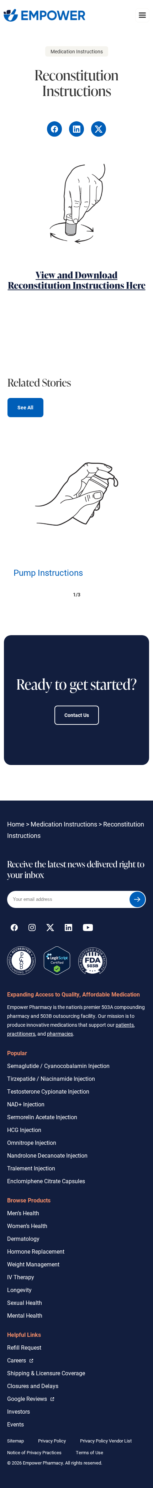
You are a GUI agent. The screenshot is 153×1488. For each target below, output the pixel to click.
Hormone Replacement (35, 1251)
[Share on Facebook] (55, 134)
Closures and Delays (32, 1385)
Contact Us (76, 715)
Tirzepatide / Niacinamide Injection (51, 1078)
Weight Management (33, 1264)
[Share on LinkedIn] (77, 134)
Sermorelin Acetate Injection (42, 1117)
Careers (20, 1360)
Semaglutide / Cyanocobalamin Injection (58, 1065)
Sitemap (15, 1440)
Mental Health (24, 1315)
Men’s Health (23, 1213)
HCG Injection (24, 1129)
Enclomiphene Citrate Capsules (46, 1181)
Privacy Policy (52, 1440)
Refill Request (24, 1347)
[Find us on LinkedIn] (68, 928)
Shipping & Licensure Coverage (46, 1373)
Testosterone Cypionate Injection (48, 1091)
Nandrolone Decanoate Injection (47, 1155)
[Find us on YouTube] (87, 928)
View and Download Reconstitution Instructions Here (77, 280)
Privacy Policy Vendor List (106, 1440)
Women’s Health (27, 1225)
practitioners (21, 1033)
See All (25, 407)
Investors (18, 1411)
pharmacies (60, 1033)
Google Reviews (29, 1398)
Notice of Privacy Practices (34, 1452)
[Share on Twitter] (98, 134)
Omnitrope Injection (31, 1142)
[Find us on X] (50, 928)
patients (125, 1024)
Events (15, 1424)
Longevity (19, 1289)
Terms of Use (89, 1452)
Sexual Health (24, 1302)
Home (16, 824)
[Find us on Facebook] (14, 928)
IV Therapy (20, 1277)
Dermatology (23, 1238)
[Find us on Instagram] (32, 928)
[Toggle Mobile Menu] (142, 15)
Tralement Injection (31, 1168)
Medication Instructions (64, 824)
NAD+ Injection (25, 1104)
